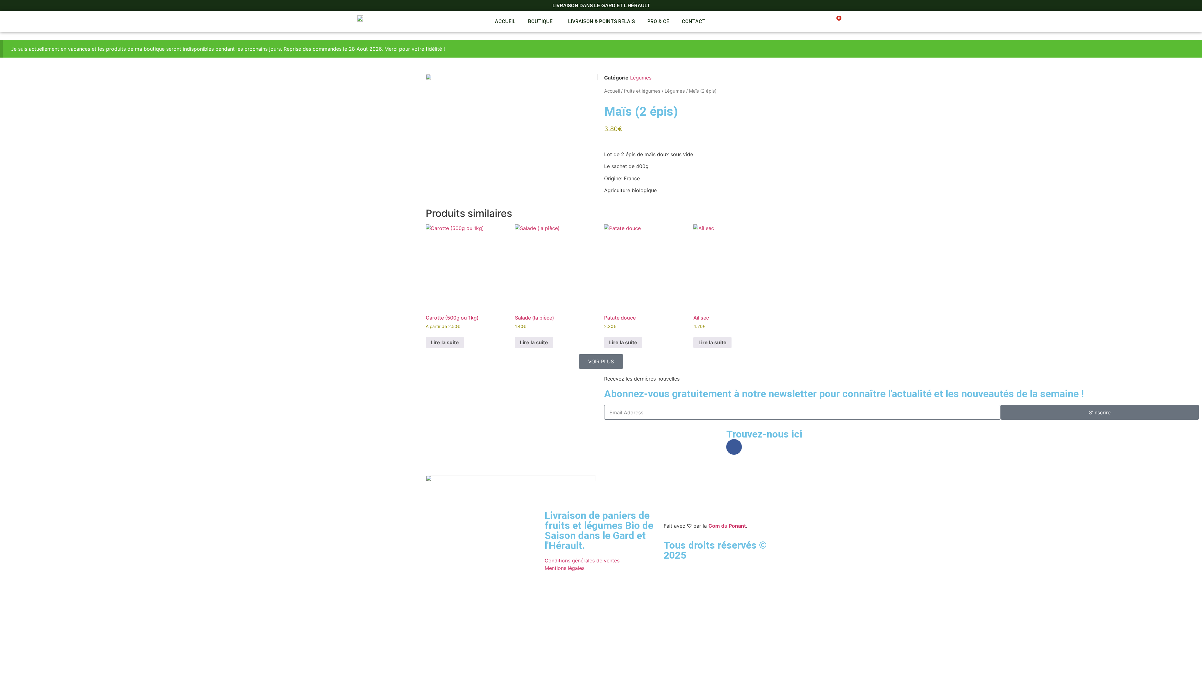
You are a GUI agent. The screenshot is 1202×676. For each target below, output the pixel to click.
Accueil (505, 21)
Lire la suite (445, 342)
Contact (694, 21)
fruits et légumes (642, 91)
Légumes (640, 77)
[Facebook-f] (734, 447)
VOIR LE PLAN (40, 429)
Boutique (540, 21)
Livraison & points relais (601, 21)
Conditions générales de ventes (582, 560)
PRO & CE (658, 21)
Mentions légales (564, 568)
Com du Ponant (727, 526)
